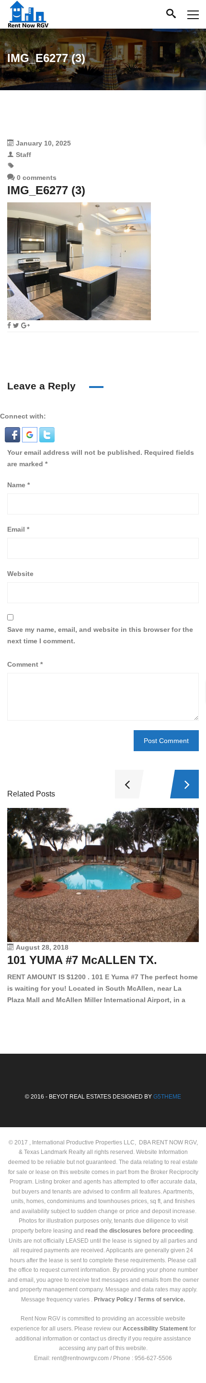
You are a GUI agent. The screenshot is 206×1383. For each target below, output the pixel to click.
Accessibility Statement (155, 1328)
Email (18, 529)
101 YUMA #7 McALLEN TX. (82, 959)
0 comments (36, 177)
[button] (13, 434)
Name (18, 485)
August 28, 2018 (42, 947)
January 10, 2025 (43, 143)
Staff (23, 154)
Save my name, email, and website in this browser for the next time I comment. (100, 635)
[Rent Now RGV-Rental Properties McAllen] (28, 14)
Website (20, 573)
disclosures (125, 1230)
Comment (25, 664)
